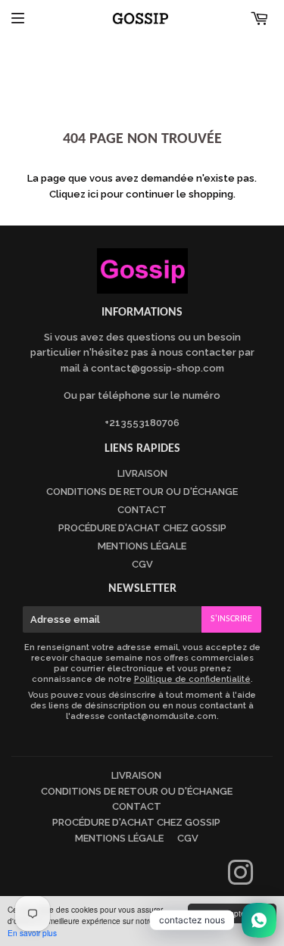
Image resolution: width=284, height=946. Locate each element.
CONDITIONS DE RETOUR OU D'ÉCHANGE (142, 491)
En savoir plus (32, 932)
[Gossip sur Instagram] (240, 879)
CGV (142, 564)
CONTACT (142, 509)
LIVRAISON (142, 473)
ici (93, 194)
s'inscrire (231, 619)
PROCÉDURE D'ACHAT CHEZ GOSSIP (142, 528)
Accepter (232, 913)
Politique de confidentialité (192, 679)
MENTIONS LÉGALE (142, 546)
